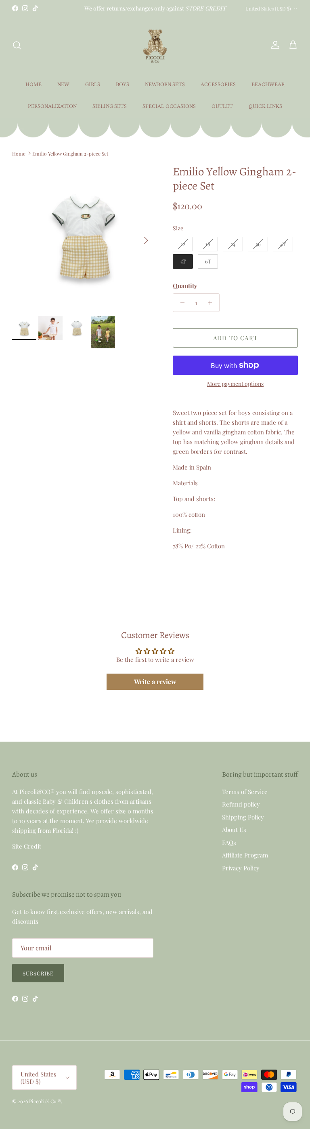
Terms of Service (245, 792)
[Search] (17, 45)
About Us (234, 830)
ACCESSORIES (218, 84)
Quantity (185, 286)
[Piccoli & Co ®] (155, 45)
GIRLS (92, 84)
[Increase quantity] (212, 303)
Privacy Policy (241, 868)
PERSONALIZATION (52, 106)
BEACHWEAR (268, 84)
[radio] (183, 244)
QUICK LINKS (265, 106)
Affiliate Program (245, 855)
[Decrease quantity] (180, 303)
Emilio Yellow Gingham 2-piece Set (70, 153)
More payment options (235, 384)
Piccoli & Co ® (45, 1101)
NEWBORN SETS (165, 84)
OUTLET (222, 106)
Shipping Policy (243, 817)
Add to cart (235, 338)
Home (18, 153)
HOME (33, 84)
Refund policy (241, 804)
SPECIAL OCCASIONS (169, 106)
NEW (63, 84)
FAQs (229, 842)
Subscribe (38, 973)
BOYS (122, 84)
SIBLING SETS (109, 106)
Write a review (155, 681)
